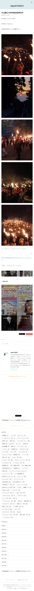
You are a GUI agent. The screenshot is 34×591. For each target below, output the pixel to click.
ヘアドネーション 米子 (9, 501)
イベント (25, 454)
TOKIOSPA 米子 (6, 468)
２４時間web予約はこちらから (17, 376)
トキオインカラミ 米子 (8, 495)
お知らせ (5, 490)
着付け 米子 (6, 506)
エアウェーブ (21, 495)
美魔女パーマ (27, 487)
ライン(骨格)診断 (19, 473)
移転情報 (5, 465)
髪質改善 (16, 454)
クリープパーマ (18, 479)
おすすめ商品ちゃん (18, 482)
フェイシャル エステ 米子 (10, 514)
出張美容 (5, 435)
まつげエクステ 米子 (8, 512)
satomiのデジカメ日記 (8, 487)
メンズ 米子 (6, 498)
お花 (20, 501)
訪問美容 (16, 468)
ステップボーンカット (23, 441)
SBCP (5, 441)
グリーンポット (21, 446)
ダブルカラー (24, 449)
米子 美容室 (26, 465)
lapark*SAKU (17, 6)
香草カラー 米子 (22, 503)
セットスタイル (7, 509)
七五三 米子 (20, 492)
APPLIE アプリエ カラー (8, 476)
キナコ (18, 443)
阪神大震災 (27, 501)
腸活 (13, 446)
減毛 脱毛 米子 (25, 514)
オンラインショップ (17, 425)
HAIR (4, 471)
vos (11, 443)
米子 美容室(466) (12, 248)
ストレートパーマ (22, 484)
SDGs (12, 441)
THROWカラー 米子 (8, 484)
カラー (13, 451)
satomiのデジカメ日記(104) (21, 248)
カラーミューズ (6, 454)
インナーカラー (22, 451)
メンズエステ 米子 (18, 462)
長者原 (4, 443)
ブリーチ (5, 451)
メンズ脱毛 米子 (18, 506)
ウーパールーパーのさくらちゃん (17, 471)
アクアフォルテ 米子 (8, 492)
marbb (25, 443)
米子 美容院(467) (4, 248)
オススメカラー (7, 479)
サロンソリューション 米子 (22, 460)
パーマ (24, 468)
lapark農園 (5, 446)
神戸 (15, 498)
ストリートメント (7, 473)
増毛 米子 (6, 457)
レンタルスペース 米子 (8, 438)
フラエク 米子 (16, 457)
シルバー (17, 509)
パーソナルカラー (7, 517)
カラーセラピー (6, 462)
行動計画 (14, 449)
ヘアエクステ (16, 490)
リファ (12, 435)
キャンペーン (21, 476)
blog (19, 512)
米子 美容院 (14, 465)
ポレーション (22, 435)
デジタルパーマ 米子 (8, 503)
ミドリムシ (5, 449)
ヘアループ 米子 (7, 460)
